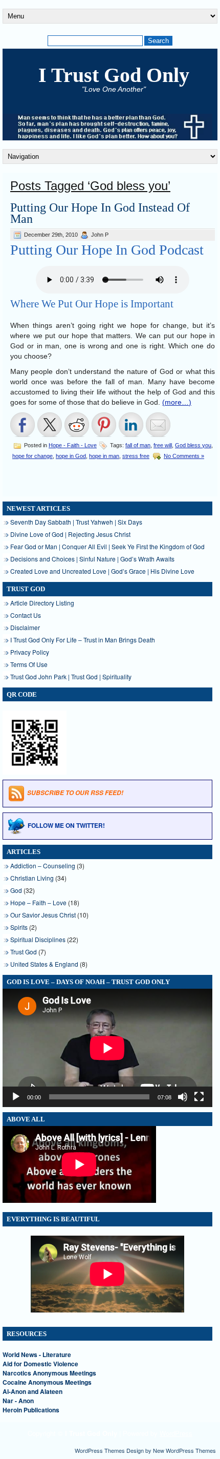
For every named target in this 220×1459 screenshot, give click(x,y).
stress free (135, 456)
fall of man (137, 445)
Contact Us (25, 615)
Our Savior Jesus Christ (43, 914)
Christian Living (32, 877)
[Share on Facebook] (22, 424)
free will (162, 445)
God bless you (193, 445)
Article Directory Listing (42, 602)
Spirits (19, 927)
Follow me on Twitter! (66, 825)
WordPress (176, 1433)
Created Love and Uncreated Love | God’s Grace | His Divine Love (102, 571)
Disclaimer (25, 627)
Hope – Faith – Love (38, 902)
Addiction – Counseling (42, 865)
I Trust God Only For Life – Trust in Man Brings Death (82, 639)
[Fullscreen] (199, 1097)
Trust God (23, 951)
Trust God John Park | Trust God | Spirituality (70, 676)
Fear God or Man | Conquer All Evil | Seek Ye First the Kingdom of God (107, 546)
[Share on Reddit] (76, 424)
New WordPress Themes (184, 1450)
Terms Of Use (29, 664)
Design (135, 1450)
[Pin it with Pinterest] (104, 424)
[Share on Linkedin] (131, 424)
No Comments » (184, 456)
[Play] (16, 1097)
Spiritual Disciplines (37, 939)
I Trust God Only (113, 75)
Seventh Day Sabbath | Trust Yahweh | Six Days (76, 521)
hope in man (104, 456)
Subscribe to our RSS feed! (75, 792)
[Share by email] (158, 424)
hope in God (71, 456)
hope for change (32, 456)
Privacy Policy (29, 652)
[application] (107, 1048)
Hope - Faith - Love (73, 445)
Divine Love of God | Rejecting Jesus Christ (70, 534)
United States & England (44, 964)
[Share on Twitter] (49, 424)
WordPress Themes (100, 1450)
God (16, 890)
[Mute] (183, 1097)
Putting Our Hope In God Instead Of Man (100, 213)
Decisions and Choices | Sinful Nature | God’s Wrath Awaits (92, 558)
